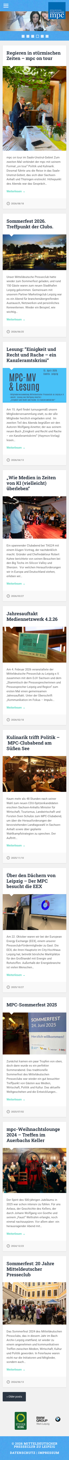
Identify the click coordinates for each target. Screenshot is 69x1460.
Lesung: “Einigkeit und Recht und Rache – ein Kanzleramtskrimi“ (31, 354)
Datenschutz (22, 1453)
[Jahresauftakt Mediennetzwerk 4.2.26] (34, 645)
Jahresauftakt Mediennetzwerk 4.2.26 (32, 616)
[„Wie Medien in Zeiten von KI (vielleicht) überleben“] (34, 517)
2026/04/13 (17, 460)
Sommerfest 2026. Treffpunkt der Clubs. (30, 224)
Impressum (48, 1453)
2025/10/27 (17, 987)
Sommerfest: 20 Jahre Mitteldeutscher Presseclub (30, 1269)
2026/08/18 (17, 203)
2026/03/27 (17, 596)
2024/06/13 (17, 1382)
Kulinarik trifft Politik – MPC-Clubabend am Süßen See (33, 742)
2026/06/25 (17, 331)
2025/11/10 (17, 857)
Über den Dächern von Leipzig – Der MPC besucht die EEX (31, 881)
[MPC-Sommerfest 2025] (34, 1033)
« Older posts (14, 1396)
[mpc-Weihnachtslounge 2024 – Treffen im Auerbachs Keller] (34, 1170)
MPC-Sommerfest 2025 (32, 1005)
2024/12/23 (17, 1246)
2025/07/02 (17, 1111)
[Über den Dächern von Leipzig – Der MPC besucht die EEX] (34, 912)
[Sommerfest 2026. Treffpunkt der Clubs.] (34, 252)
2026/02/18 (17, 719)
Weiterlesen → (16, 191)
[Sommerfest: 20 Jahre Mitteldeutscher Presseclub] (34, 1303)
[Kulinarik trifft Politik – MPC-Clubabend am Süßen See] (34, 774)
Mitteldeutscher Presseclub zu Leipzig (36, 1445)
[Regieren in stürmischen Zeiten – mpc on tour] (34, 108)
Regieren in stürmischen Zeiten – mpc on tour (34, 55)
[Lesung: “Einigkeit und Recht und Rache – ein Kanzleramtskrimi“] (34, 385)
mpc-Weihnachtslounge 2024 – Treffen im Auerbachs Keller (33, 1134)
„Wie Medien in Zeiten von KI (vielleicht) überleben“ (31, 483)
